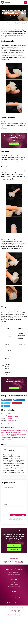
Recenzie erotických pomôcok (8, 24)
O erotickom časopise (14, 574)
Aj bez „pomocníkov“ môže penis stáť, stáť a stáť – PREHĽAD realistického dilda (14, 431)
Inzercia (14, 595)
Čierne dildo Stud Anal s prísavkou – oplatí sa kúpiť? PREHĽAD (13, 438)
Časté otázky (14, 584)
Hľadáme (14, 583)
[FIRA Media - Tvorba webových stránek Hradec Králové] (12, 615)
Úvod (2, 23)
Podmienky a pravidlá (14, 586)
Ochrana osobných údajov (14, 597)
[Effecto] (19, 615)
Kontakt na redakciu (14, 572)
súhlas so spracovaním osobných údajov (16, 520)
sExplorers (11, 450)
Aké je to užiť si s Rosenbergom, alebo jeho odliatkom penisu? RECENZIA (13, 435)
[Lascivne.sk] (5, 2)
